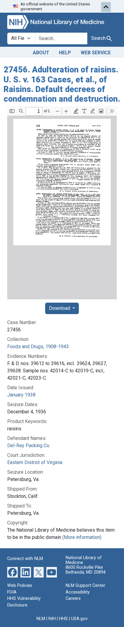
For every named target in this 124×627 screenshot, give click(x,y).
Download (60, 308)
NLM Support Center (85, 585)
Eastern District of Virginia (34, 462)
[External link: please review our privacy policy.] (12, 572)
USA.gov (79, 618)
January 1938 (21, 395)
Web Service (96, 53)
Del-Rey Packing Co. (28, 445)
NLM (40, 618)
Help (65, 53)
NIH (52, 618)
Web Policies (19, 585)
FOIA (12, 592)
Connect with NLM (25, 558)
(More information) (81, 537)
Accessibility (78, 592)
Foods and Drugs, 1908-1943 (38, 346)
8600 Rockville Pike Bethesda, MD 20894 (86, 570)
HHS (63, 618)
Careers (73, 598)
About (41, 53)
